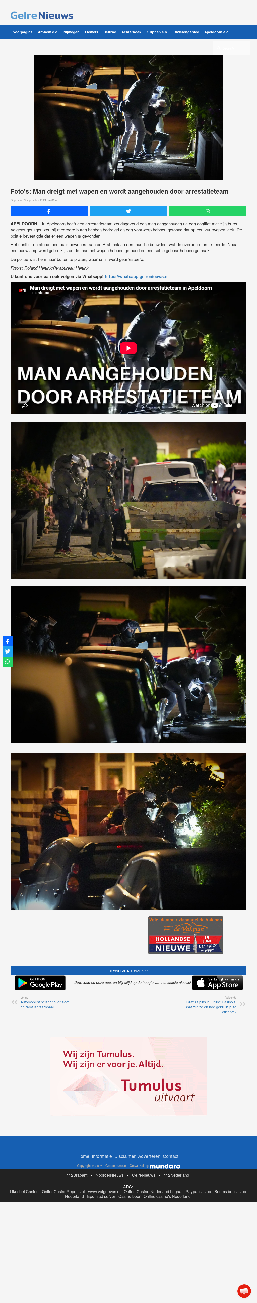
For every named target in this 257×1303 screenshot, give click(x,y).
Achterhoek (131, 31)
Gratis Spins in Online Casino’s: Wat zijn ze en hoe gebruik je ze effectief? (211, 1007)
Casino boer (129, 1273)
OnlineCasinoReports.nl (63, 1268)
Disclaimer (125, 1233)
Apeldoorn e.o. (217, 31)
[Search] (218, 47)
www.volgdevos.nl (104, 1268)
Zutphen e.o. (157, 31)
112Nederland (176, 1252)
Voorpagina (23, 31)
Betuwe (109, 31)
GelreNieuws (143, 1252)
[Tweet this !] (128, 211)
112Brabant (77, 1252)
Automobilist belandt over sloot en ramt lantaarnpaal (45, 1005)
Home (83, 1233)
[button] (244, 1291)
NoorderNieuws (110, 1252)
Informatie (102, 1233)
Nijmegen (71, 31)
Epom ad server (101, 1273)
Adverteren (149, 1233)
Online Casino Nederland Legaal (153, 1268)
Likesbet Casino (24, 1268)
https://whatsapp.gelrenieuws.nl (137, 276)
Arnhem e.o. (48, 31)
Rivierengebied (186, 31)
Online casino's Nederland (167, 1273)
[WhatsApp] (207, 211)
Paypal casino (198, 1268)
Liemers (91, 31)
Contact (170, 1233)
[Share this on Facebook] (49, 211)
